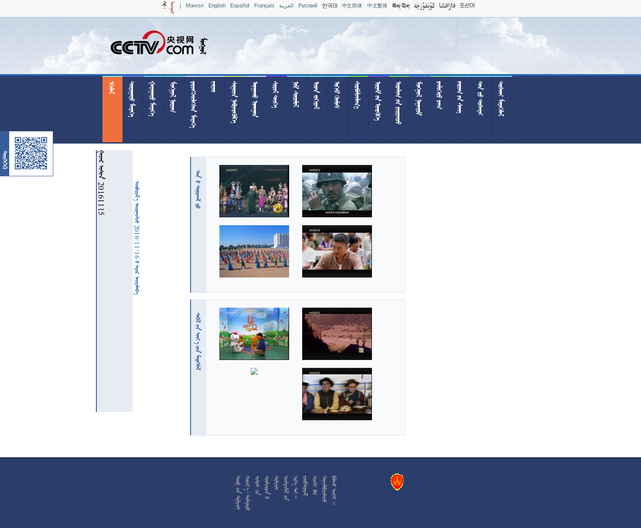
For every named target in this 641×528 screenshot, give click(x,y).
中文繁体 (377, 6)
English (217, 6)
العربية (286, 6)
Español (239, 6)
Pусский (307, 6)
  (198, 189)
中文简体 (352, 6)
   (198, 341)
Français (264, 6)
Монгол (195, 6)
